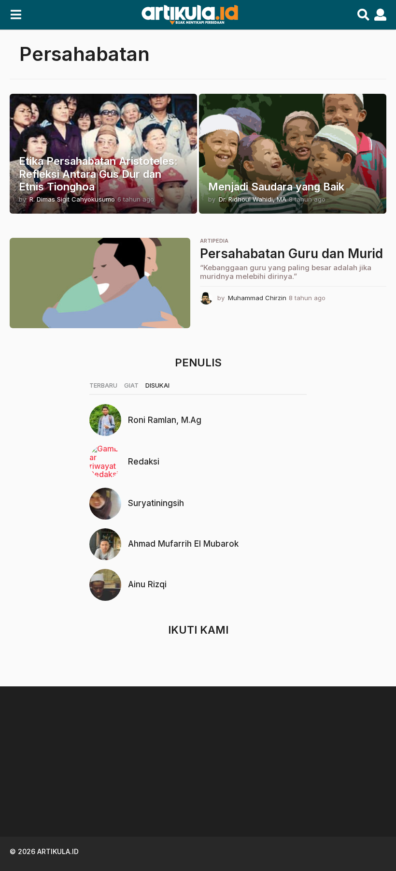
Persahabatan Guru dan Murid (291, 253)
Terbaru (103, 385)
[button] (16, 15)
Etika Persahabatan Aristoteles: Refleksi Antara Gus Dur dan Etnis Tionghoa (98, 174)
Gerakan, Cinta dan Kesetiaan (251, 794)
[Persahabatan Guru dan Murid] (100, 283)
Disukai (157, 385)
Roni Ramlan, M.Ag (164, 420)
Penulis (198, 362)
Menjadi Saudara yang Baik (276, 186)
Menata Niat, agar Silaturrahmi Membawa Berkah (58, 798)
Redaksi (143, 461)
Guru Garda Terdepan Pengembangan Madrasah (155, 794)
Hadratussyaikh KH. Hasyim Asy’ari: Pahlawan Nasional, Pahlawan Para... (347, 801)
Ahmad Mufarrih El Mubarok (183, 544)
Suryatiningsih (156, 503)
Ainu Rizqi (147, 584)
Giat (131, 385)
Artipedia (214, 241)
